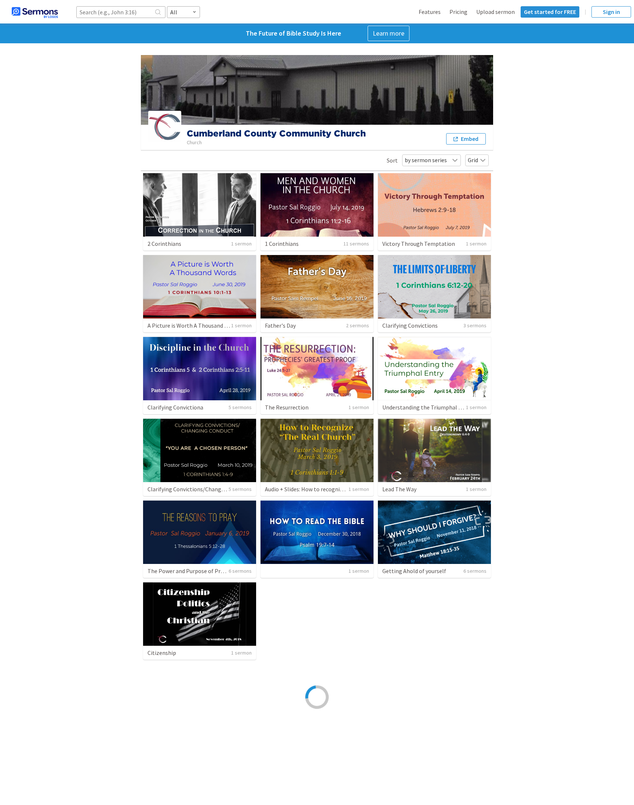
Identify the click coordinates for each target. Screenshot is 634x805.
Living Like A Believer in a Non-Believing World (440, 735)
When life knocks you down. (299, 652)
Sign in (611, 11)
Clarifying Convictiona (175, 407)
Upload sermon (495, 11)
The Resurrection (287, 407)
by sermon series (426, 160)
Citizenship (161, 652)
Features (430, 11)
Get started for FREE (550, 11)
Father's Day (280, 325)
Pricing (458, 11)
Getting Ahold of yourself (414, 571)
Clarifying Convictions (410, 325)
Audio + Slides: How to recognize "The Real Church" (329, 489)
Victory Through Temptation (418, 243)
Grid (473, 160)
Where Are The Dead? (408, 652)
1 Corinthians (282, 243)
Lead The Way (399, 489)
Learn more (388, 33)
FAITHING (277, 735)
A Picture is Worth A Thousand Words (193, 325)
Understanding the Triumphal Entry (427, 407)
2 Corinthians (164, 243)
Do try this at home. (172, 735)
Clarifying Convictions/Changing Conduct (199, 489)
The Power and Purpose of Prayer (189, 571)
